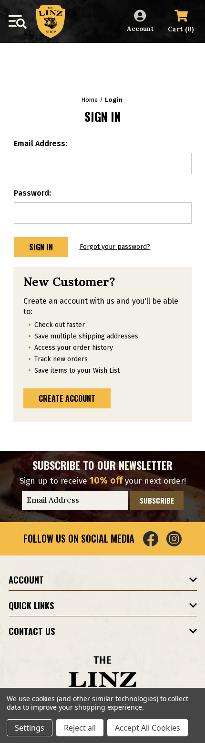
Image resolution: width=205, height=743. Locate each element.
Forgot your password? (115, 247)
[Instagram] (174, 538)
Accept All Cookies (147, 728)
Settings (29, 728)
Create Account (67, 398)
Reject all (80, 728)
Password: (32, 193)
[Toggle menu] (18, 22)
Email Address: (40, 143)
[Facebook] (150, 538)
